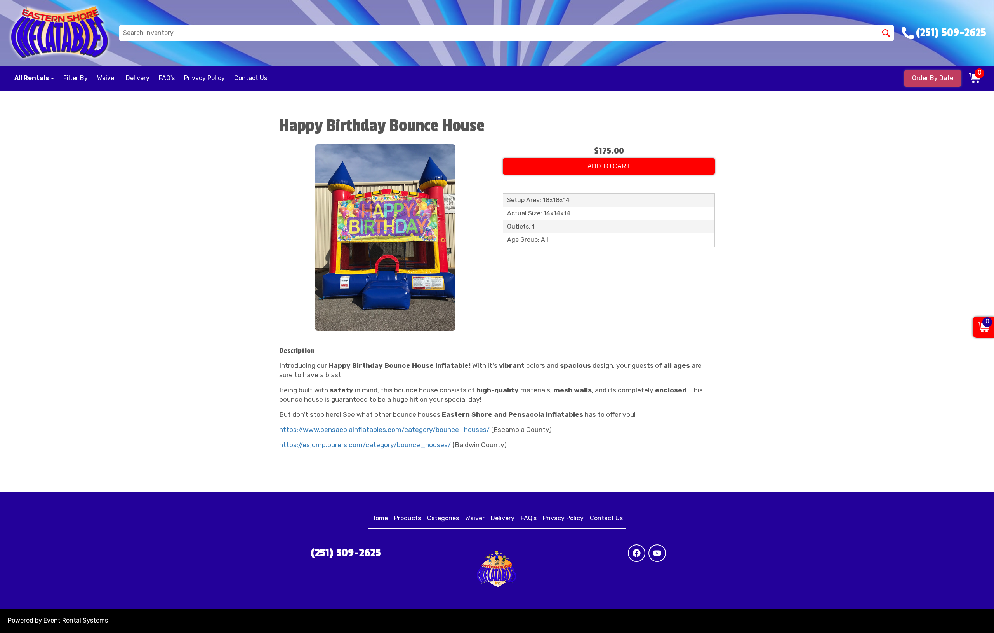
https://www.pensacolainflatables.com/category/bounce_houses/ (384, 430)
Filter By (75, 78)
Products (407, 518)
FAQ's (167, 78)
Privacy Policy (204, 78)
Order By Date (932, 78)
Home (379, 518)
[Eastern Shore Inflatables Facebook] (636, 553)
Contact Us (250, 78)
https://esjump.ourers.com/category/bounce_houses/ (365, 445)
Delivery (137, 78)
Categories (443, 518)
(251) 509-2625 (346, 553)
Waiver (106, 78)
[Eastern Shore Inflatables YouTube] (657, 553)
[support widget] (972, 609)
